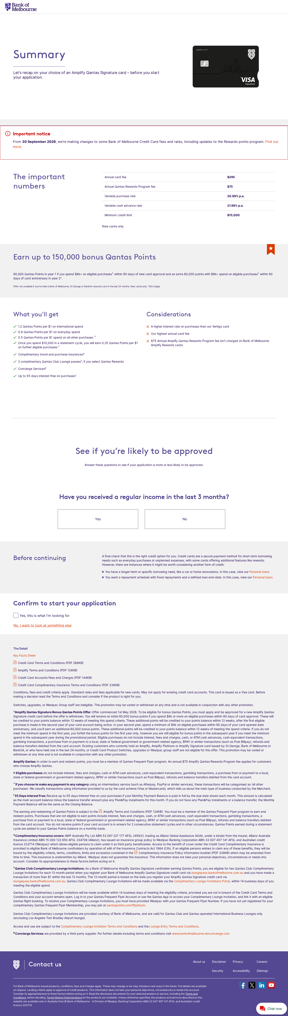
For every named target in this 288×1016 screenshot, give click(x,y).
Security (217, 970)
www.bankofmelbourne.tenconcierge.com (201, 933)
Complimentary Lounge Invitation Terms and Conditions (99, 926)
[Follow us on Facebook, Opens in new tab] (242, 985)
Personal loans (259, 572)
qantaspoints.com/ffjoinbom (126, 905)
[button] (97, 519)
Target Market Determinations (64, 997)
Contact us (45, 964)
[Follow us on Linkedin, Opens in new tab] (261, 985)
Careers (262, 961)
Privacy (238, 961)
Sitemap (262, 970)
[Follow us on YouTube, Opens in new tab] (271, 985)
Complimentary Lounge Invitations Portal (202, 881)
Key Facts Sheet (24, 655)
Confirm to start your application (64, 603)
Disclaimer (219, 961)
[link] (42, 625)
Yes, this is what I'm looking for (45, 615)
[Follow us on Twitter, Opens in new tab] (252, 985)
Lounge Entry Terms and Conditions (174, 926)
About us (199, 961)
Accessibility (241, 970)
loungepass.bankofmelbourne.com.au (217, 872)
